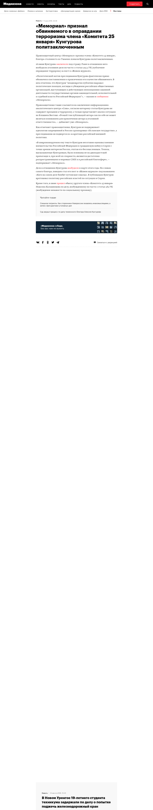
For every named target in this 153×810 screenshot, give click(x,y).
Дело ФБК (104, 10)
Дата (69, 4)
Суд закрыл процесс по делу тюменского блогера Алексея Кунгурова (70, 211)
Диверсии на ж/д (90, 10)
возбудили (73, 168)
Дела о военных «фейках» (14, 10)
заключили (62, 64)
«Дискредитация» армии (70, 10)
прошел (61, 183)
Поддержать (134, 4)
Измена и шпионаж (35, 10)
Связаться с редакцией (107, 242)
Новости (30, 4)
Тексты (61, 4)
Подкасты (78, 4)
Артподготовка (52, 10)
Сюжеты (40, 4)
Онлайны (51, 4)
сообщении (102, 97)
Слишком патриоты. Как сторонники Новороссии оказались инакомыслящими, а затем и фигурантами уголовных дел (75, 204)
